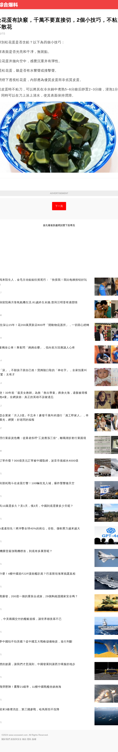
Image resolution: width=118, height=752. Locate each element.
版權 (34, 739)
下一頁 (59, 206)
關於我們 (6, 739)
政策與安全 (16, 739)
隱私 (29, 739)
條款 (24, 739)
